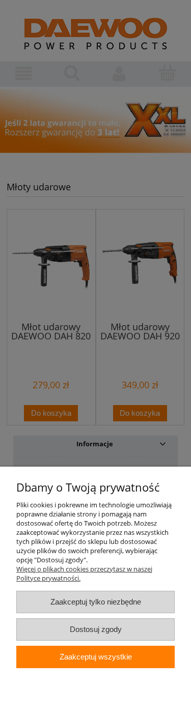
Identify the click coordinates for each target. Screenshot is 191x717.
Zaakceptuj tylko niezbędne (95, 601)
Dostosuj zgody (96, 629)
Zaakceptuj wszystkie (96, 656)
